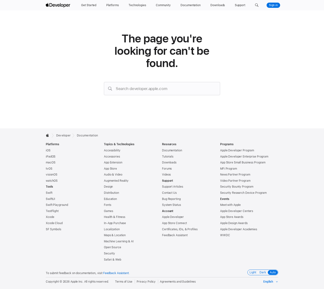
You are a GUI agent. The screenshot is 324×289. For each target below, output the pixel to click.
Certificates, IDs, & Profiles (180, 229)
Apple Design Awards (234, 223)
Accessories (112, 156)
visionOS (51, 174)
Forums (167, 168)
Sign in (273, 5)
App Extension (113, 162)
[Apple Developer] (58, 5)
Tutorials (167, 156)
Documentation (87, 135)
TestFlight (52, 211)
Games (108, 211)
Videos (166, 174)
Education (110, 199)
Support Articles (172, 186)
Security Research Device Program (243, 192)
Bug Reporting (171, 199)
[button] (256, 5)
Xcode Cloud (54, 223)
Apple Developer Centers (236, 211)
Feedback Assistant (175, 235)
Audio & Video (113, 174)
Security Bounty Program (236, 186)
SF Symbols (53, 229)
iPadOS (51, 156)
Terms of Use (123, 281)
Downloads (169, 162)
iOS (48, 150)
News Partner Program (235, 174)
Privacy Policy (146, 281)
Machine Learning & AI (118, 241)
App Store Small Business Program (242, 162)
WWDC (225, 235)
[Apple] (49, 135)
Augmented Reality (116, 180)
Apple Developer (173, 217)
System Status (171, 205)
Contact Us (169, 192)
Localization (112, 229)
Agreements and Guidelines (178, 281)
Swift (49, 192)
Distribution (111, 192)
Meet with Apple (230, 205)
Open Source (112, 247)
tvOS (49, 168)
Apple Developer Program (237, 150)
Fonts (107, 205)
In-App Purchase (115, 223)
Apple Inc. (76, 281)
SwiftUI (50, 199)
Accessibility (112, 150)
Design (108, 186)
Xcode (50, 217)
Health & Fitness (114, 217)
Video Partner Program (235, 180)
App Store (110, 168)
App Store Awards (231, 217)
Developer (63, 135)
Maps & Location (115, 235)
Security (109, 253)
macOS (50, 162)
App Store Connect (174, 223)
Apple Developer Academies (238, 229)
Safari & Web (112, 259)
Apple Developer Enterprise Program (244, 156)
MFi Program (228, 168)
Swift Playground (57, 205)
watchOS (52, 180)
